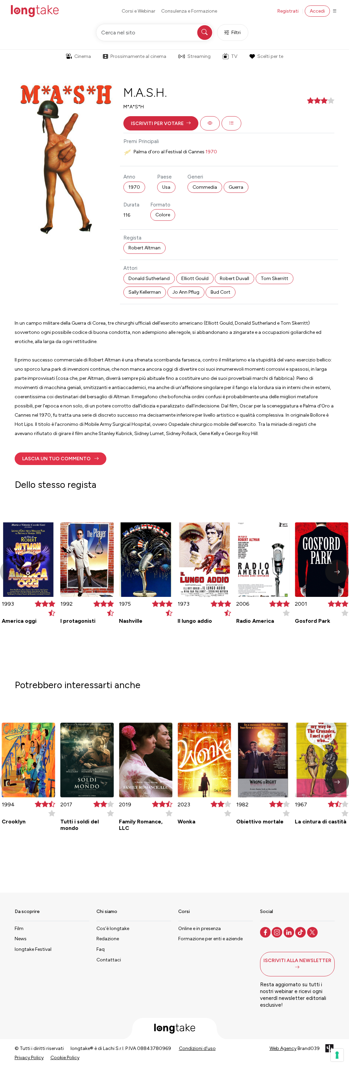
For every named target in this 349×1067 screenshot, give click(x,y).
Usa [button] (166, 187)
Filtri (236, 32)
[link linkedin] (289, 932)
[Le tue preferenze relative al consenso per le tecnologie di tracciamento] (337, 1055)
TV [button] (234, 56)
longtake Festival (33, 949)
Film (19, 928)
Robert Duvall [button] (234, 278)
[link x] (313, 932)
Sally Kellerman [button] (144, 292)
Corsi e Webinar (138, 11)
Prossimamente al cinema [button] (138, 56)
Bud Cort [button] (220, 292)
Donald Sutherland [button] (149, 278)
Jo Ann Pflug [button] (185, 292)
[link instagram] (278, 932)
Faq (100, 949)
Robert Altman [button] (144, 248)
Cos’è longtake (112, 928)
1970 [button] (134, 187)
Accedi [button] (317, 11)
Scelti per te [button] (270, 56)
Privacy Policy (29, 1058)
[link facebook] (266, 932)
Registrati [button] (288, 11)
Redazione (107, 939)
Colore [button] (162, 215)
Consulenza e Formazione (189, 11)
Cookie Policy (64, 1058)
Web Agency (283, 1048)
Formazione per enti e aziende (210, 939)
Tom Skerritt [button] (274, 278)
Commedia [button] (205, 187)
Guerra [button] (236, 187)
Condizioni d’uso (197, 1048)
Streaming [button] (199, 56)
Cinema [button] (82, 56)
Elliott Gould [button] (195, 278)
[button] (160, 123)
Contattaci (108, 960)
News (21, 939)
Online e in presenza (199, 928)
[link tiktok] (301, 932)
